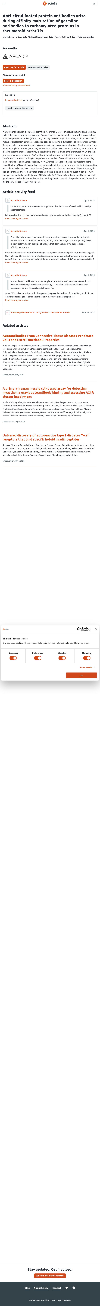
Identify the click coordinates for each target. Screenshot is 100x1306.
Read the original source (16, 218)
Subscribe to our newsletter (50, 1276)
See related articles (38, 67)
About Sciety (41, 1288)
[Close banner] (96, 629)
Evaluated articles (13, 100)
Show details (86, 668)
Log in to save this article (19, 108)
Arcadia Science (19, 200)
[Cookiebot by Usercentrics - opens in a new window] (79, 629)
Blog (27, 1288)
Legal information (64, 1300)
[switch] (37, 658)
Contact (56, 1288)
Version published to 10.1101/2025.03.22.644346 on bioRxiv (40, 312)
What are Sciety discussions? (16, 85)
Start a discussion (13, 81)
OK (81, 675)
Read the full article (14, 67)
